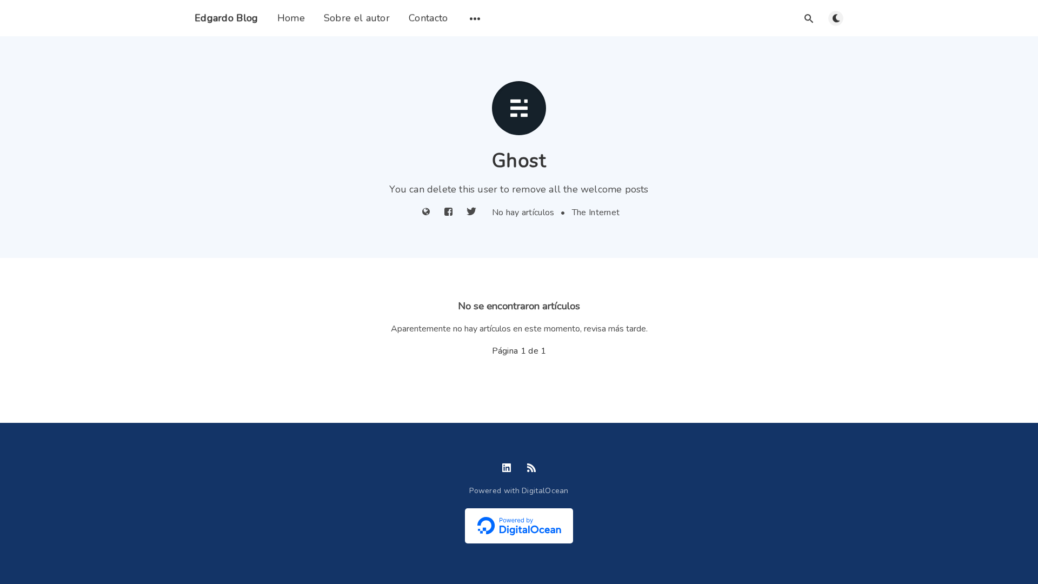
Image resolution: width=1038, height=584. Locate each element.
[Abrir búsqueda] (808, 18)
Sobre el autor (357, 17)
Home (291, 17)
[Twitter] (471, 212)
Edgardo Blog (226, 17)
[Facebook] (448, 212)
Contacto (428, 17)
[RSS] (531, 468)
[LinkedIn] (506, 468)
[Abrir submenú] (475, 18)
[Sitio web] (426, 212)
